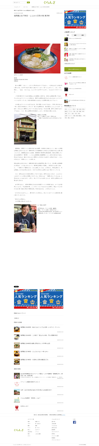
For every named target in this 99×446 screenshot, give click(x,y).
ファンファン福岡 (55, 435)
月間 (82, 35)
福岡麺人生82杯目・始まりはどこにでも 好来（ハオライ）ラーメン (40, 327)
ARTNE (53, 433)
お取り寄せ (30, 431)
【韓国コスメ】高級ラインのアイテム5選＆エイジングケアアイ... (77, 49)
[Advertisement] (38, 30)
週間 (75, 35)
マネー (29, 423)
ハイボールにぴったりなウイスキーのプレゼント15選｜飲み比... (77, 44)
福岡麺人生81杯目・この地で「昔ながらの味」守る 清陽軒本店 (39, 335)
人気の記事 (54, 423)
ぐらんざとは (54, 425)
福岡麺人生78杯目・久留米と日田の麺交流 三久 (34, 359)
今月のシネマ (24, 406)
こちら (63, 414)
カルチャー (37, 429)
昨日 (68, 35)
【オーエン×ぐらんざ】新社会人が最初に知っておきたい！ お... (77, 83)
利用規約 (53, 437)
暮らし (29, 429)
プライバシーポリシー (56, 439)
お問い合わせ (54, 427)
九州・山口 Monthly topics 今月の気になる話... (77, 101)
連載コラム (37, 421)
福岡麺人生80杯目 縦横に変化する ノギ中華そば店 (35, 343)
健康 (36, 425)
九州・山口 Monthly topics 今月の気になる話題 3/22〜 (36, 390)
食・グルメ (26, 6)
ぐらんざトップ (17, 6)
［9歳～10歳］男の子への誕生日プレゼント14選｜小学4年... (77, 54)
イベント (37, 431)
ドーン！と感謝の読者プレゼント (30, 382)
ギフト (29, 435)
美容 (28, 433)
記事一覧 (53, 421)
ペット (29, 427)
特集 (28, 421)
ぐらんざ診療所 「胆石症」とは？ (30, 398)
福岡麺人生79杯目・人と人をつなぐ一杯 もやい (34, 351)
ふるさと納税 (38, 433)
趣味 (28, 425)
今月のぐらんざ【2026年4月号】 (75, 38)
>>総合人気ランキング (69, 63)
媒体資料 (53, 429)
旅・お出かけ (38, 423)
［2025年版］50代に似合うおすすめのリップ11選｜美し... (77, 59)
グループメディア (55, 431)
